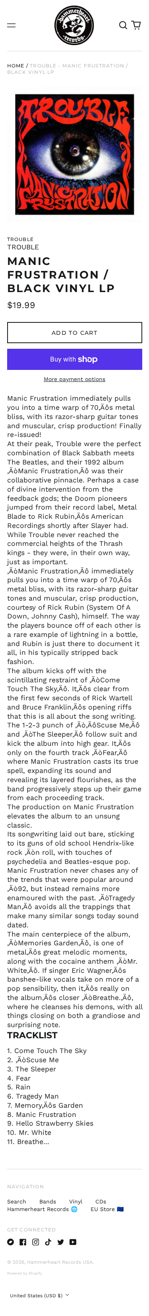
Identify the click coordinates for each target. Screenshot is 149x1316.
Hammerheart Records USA (60, 1262)
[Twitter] (60, 1242)
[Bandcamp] (10, 1242)
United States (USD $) (37, 1295)
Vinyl (75, 1201)
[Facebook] (23, 1242)
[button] (123, 25)
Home (16, 66)
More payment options (74, 379)
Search (16, 1201)
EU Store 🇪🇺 (107, 1209)
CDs (100, 1201)
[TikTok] (48, 1242)
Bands (47, 1201)
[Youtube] (73, 1242)
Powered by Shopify (24, 1273)
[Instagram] (35, 1242)
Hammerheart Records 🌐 (42, 1209)
